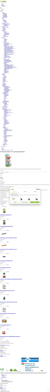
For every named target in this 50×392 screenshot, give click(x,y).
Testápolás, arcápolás (6, 44)
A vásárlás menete (4, 5)
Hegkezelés (5, 116)
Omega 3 (4, 82)
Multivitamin (4, 75)
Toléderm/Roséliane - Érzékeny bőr (8, 61)
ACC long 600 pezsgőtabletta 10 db (6, 260)
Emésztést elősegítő (6, 123)
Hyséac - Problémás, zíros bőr (7, 60)
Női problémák (4, 127)
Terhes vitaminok (6, 36)
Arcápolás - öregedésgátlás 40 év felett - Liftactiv (9, 66)
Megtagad (15, 202)
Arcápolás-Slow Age (6, 72)
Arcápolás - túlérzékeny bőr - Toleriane (8, 47)
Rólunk (2, 4)
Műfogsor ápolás (6, 140)
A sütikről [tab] (35, 191)
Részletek (8, 230)
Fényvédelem (5, 39)
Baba (4, 58)
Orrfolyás (4, 28)
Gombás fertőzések (6, 94)
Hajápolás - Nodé (6, 43)
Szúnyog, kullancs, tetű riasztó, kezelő (8, 112)
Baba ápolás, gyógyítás (6, 33)
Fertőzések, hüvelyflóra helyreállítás (8, 130)
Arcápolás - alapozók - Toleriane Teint (8, 51)
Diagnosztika (4, 85)
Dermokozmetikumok (5, 16)
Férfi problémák (4, 131)
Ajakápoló (5, 96)
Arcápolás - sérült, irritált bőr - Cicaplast (8, 52)
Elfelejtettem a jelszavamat (3, 350)
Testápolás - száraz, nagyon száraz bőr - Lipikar (9, 53)
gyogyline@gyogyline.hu (6, 380)
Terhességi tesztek (6, 129)
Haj (4, 97)
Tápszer (5, 32)
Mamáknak (4, 35)
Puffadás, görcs (6, 121)
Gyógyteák (5, 143)
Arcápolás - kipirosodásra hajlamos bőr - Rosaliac (9, 48)
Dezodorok (5, 70)
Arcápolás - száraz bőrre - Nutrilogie (8, 68)
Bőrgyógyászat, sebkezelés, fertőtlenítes (7, 109)
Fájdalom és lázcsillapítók (6, 27)
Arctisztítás (5, 45)
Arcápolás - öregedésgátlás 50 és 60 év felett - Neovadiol (10, 67)
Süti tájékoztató (3, 375)
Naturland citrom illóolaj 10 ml (5, 214)
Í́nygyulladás (5, 137)
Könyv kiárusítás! (5, 14)
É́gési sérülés (5, 110)
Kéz (4, 98)
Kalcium (4, 78)
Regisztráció (1, 351)
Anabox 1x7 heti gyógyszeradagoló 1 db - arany (8, 249)
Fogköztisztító (5, 141)
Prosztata (5, 132)
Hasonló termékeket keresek (6, 172)
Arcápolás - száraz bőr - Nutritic (7, 49)
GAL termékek (4, 77)
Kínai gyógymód (5, 102)
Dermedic (4, 73)
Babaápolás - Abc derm (6, 42)
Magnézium (4, 80)
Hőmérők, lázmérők (6, 88)
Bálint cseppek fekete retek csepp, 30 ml (7, 290)
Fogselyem (5, 139)
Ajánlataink (3, 12)
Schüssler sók (5, 25)
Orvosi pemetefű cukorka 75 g (5, 324)
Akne (5, 38)
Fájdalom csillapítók (6, 34)
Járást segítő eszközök (6, 89)
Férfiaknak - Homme (6, 71)
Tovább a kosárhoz (7, 391)
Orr (4, 125)
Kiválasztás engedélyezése (25, 202)
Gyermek (5, 40)
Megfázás (3, 26)
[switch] (21, 199)
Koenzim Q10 (4, 79)
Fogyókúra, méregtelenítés (6, 101)
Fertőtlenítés (5, 111)
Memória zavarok (5, 108)
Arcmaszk (5, 63)
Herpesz (5, 114)
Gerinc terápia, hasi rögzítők (7, 87)
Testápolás (5, 31)
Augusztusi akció (5, 13)
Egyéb (2, 107)
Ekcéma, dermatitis (6, 95)
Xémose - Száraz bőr (6, 62)
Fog (3, 19)
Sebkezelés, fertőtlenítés (6, 90)
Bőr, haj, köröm (4, 93)
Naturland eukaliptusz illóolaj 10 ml (6, 226)
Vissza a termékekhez (3, 391)
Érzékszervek (4, 124)
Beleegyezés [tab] (14, 191)
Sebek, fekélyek (6, 113)
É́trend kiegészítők (6, 104)
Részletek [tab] (25, 191)
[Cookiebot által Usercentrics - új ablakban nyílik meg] (37, 189)
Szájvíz (5, 138)
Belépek (1, 355)
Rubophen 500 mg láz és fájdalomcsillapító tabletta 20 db (10, 336)
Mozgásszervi (4, 20)
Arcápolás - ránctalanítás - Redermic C (8, 50)
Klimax (5, 128)
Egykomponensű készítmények (6, 23)
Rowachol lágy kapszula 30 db (5, 267)
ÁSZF (2, 374)
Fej (3, 18)
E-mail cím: (1, 384)
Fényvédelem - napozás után (7, 57)
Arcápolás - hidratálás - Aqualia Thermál (8, 65)
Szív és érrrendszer (5, 133)
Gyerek (5, 76)
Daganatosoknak (5, 106)
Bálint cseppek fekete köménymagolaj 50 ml (8, 313)
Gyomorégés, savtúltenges (7, 122)
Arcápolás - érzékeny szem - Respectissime (9, 46)
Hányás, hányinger (6, 120)
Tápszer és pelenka (5, 17)
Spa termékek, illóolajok (5, 92)
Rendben (35, 202)
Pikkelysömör (5, 115)
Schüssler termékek (5, 15)
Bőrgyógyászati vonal (6, 59)
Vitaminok (3, 74)
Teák (4, 105)
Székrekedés (5, 119)
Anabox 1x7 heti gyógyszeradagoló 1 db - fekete (8, 237)
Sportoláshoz (5, 22)
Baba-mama (3, 30)
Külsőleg (5, 117)
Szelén (3, 83)
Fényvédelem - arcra (6, 55)
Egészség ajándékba (5, 144)
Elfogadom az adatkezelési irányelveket (5, 345)
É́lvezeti (5, 142)
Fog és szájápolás (5, 136)
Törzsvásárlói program (4, 377)
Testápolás (5, 41)
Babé (3, 37)
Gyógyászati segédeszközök (6, 86)
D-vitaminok (4, 84)
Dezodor (5, 100)
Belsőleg (5, 118)
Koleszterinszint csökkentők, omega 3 (8, 135)
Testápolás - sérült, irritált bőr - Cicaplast (8, 54)
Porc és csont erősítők (5, 81)
